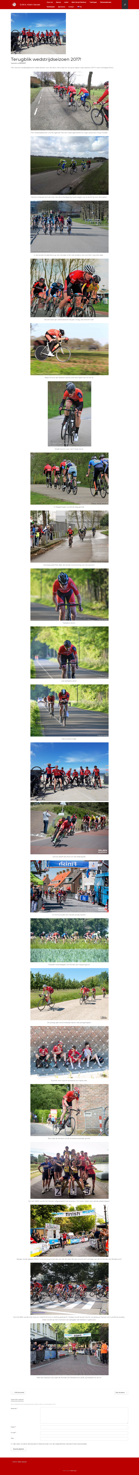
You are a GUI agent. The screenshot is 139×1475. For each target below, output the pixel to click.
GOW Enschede (18, 1392)
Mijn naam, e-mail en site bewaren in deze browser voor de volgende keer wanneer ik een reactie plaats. (50, 1444)
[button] (125, 4)
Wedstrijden (51, 7)
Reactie (14, 1408)
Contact (71, 7)
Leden (66, 2)
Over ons (50, 2)
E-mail (13, 1432)
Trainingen (93, 2)
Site (12, 1438)
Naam (13, 1427)
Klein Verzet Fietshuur (79, 2)
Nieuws (58, 2)
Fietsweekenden (105, 2)
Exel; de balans (121, 1392)
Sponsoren (61, 7)
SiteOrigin (73, 1470)
